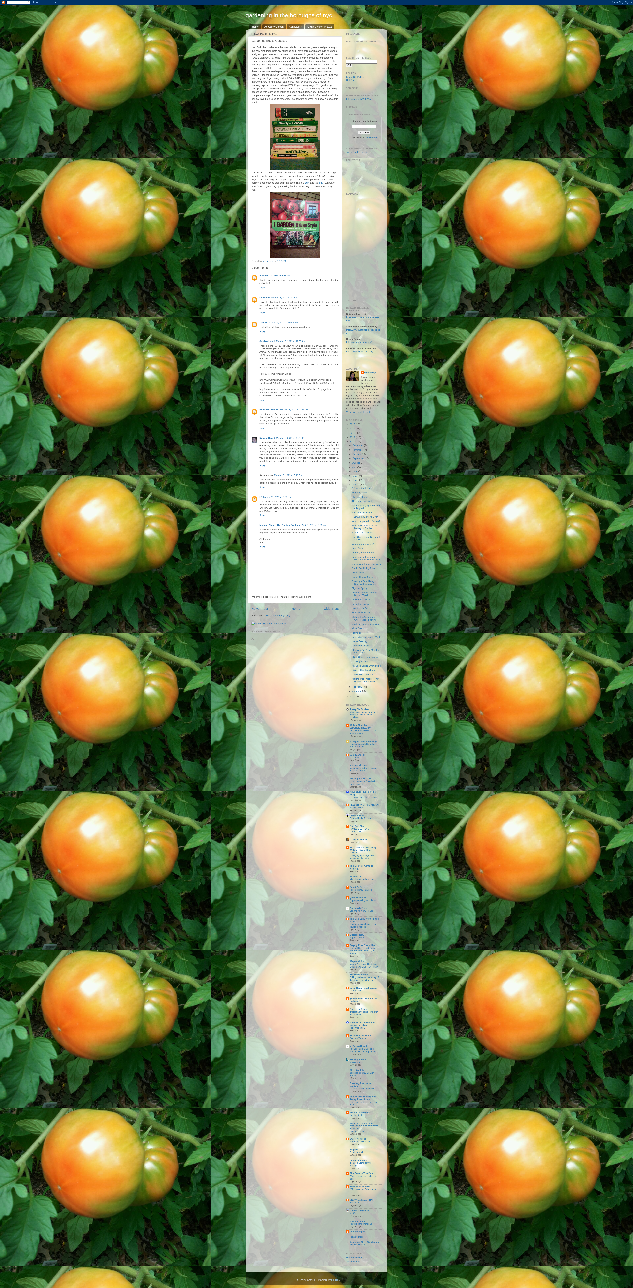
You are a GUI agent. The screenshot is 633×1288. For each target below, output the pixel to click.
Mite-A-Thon (355, 990)
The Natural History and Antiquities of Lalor (363, 1098)
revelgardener (357, 1221)
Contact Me (295, 26)
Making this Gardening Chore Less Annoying (364, 618)
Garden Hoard (267, 341)
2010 (353, 696)
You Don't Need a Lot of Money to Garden (364, 527)
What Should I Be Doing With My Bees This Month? (363, 850)
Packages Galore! (361, 599)
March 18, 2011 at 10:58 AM (283, 322)
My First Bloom (359, 497)
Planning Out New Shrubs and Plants (365, 651)
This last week (356, 1152)
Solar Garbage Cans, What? (366, 637)
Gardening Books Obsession (367, 564)
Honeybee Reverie (360, 1186)
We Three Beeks (359, 974)
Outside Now (357, 935)
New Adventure (357, 1062)
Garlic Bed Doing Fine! (363, 568)
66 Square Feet (358, 755)
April (355, 480)
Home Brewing (359, 641)
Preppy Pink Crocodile (362, 945)
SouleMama (356, 876)
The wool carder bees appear (363, 797)
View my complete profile (359, 412)
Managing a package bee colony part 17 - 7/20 (362, 856)
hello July (354, 1202)
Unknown (264, 297)
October (357, 454)
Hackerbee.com (358, 1160)
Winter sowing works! (363, 544)
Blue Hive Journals (360, 1035)
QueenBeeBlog (358, 897)
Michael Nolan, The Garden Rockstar (280, 525)
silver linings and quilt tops (362, 879)
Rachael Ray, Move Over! (365, 517)
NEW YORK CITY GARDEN (364, 805)
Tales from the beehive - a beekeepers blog (364, 1023)
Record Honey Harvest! (361, 890)
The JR (263, 322)
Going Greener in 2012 (319, 26)
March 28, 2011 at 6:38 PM (277, 497)
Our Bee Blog (357, 826)
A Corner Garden (359, 839)
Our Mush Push (358, 908)
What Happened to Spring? (366, 521)
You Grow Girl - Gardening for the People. (364, 1243)
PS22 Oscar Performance (365, 657)
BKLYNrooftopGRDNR (362, 1200)
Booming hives (357, 1131)
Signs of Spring (360, 588)
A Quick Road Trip (361, 488)
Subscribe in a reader (357, 152)
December (358, 445)
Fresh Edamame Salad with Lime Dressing (363, 782)
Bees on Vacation (358, 1038)
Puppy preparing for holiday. (363, 900)
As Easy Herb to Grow (363, 552)
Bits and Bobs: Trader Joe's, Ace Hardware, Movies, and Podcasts (363, 951)
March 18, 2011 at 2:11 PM (294, 410)
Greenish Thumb (359, 1009)
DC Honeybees (358, 1139)
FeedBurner (370, 137)
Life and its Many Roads (361, 911)
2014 (353, 428)
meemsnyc (370, 372)
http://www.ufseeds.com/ (359, 342)
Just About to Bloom (362, 512)
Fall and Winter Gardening (362, 1088)
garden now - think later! (363, 998)
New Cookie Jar (360, 608)
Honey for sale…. (358, 1028)
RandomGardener (269, 410)
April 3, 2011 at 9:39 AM (314, 525)
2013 (353, 433)
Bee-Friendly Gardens (360, 1141)
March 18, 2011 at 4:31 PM (290, 438)
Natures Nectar (354, 1257)
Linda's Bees (357, 815)
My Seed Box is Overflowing (366, 666)
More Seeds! (358, 628)
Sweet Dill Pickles (355, 77)
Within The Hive (358, 725)
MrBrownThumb (359, 1046)
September (358, 458)
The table (354, 757)
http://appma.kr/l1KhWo (358, 99)
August (356, 463)
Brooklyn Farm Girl (360, 778)
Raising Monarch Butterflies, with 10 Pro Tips (363, 745)
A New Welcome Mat (362, 674)
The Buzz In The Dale (361, 1173)
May (355, 476)
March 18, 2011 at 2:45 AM (276, 275)
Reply (262, 288)
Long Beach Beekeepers (363, 988)
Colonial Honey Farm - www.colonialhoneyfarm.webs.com (364, 1126)
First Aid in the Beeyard (361, 818)
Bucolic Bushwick (360, 1112)
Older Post (331, 608)
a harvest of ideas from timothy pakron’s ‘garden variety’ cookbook (364, 715)
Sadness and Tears (362, 532)
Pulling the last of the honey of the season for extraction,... (364, 978)
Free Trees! (358, 572)
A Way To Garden (359, 709)
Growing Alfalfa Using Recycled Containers (364, 582)
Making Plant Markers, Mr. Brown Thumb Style (365, 680)
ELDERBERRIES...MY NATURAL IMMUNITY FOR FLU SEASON (363, 731)
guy (307, 183)
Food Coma (358, 548)
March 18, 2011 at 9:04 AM (285, 297)
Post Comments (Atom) (278, 615)
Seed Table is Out (361, 612)
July (354, 467)
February (357, 687)
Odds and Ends (357, 1001)
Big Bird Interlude (358, 937)
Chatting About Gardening (365, 624)
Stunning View (359, 492)
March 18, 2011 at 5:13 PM (288, 475)
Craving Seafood (360, 661)
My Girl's (354, 1213)
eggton (354, 1149)
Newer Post (259, 608)
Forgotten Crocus (361, 604)
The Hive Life (357, 1070)
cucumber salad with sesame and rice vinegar (363, 769)
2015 (353, 424)
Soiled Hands (353, 1261)
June (355, 471)
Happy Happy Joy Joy (363, 577)
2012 (353, 437)
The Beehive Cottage (361, 866)
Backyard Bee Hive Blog (363, 741)
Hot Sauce (351, 80)
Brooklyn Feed (358, 1059)
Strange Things (357, 807)
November (358, 450)
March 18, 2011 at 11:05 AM (290, 341)
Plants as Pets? (360, 633)
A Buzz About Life (360, 1210)
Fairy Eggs (355, 868)
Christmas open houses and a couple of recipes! (364, 925)
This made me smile (362, 501)
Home (255, 26)
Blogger (335, 1280)
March (356, 484)
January (357, 691)
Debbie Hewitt (267, 438)
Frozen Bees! (357, 1237)
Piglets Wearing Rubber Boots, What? (364, 594)
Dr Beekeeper (357, 1231)
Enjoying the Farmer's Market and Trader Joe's (366, 558)
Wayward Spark (358, 961)
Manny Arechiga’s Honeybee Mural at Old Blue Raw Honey (364, 965)
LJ (260, 497)
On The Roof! (356, 1115)
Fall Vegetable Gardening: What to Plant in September (363, 1050)
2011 (352, 441)
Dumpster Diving (360, 645)
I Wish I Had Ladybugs (363, 670)
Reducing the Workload (361, 1224)
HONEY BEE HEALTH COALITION (360, 830)
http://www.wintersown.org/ (360, 351)
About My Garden (274, 26)
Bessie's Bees (357, 887)
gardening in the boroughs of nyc (289, 15)
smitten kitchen (358, 765)
